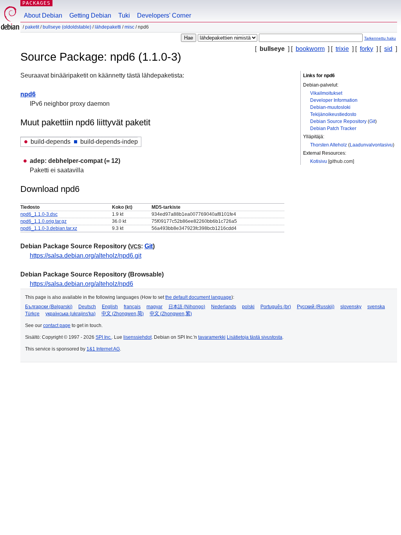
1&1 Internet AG (103, 349)
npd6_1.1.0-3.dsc (39, 214)
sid (388, 48)
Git (372, 121)
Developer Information (334, 100)
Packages (36, 3)
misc (129, 27)
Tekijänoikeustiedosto (333, 114)
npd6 (28, 94)
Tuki (124, 15)
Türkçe (32, 313)
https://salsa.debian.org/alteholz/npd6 (81, 283)
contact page (56, 325)
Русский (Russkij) (315, 306)
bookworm (310, 48)
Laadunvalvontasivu (371, 145)
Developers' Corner (164, 15)
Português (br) (275, 306)
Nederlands (223, 306)
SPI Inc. (104, 337)
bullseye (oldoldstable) (67, 27)
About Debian (43, 15)
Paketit (32, 27)
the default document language (198, 297)
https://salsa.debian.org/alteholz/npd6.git (85, 255)
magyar (154, 306)
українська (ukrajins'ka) (70, 313)
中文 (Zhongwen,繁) (171, 313)
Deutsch (87, 306)
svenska (376, 306)
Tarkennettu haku (380, 38)
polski (248, 306)
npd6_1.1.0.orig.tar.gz (43, 221)
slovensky (350, 306)
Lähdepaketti (108, 27)
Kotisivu (318, 161)
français (132, 306)
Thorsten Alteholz (328, 145)
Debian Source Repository (338, 121)
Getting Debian (90, 15)
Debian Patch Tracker (333, 128)
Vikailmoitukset (326, 93)
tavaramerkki (212, 337)
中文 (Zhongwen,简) (122, 313)
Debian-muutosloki (330, 107)
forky (366, 48)
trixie (342, 48)
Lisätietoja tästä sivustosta (254, 337)
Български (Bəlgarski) (48, 306)
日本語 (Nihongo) (186, 306)
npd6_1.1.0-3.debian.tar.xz (48, 228)
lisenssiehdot (137, 337)
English (110, 306)
